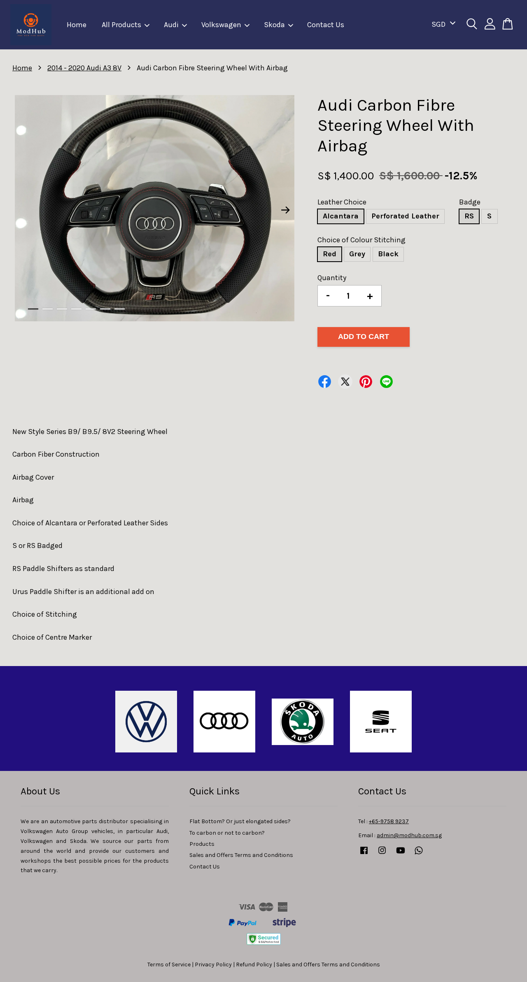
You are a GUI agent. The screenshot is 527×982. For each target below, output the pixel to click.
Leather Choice (341, 202)
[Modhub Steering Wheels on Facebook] (364, 854)
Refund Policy (254, 964)
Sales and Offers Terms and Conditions (241, 855)
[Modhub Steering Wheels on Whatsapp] (418, 854)
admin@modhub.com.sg (409, 835)
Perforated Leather (405, 216)
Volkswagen (221, 24)
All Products (121, 24)
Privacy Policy (213, 964)
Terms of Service (169, 964)
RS (469, 216)
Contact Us (325, 24)
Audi (171, 24)
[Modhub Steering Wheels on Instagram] (382, 854)
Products (202, 843)
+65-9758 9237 (389, 821)
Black (388, 253)
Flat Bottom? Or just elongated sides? (240, 821)
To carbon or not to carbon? (227, 832)
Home (76, 24)
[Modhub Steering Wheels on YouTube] (400, 854)
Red (329, 253)
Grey (357, 253)
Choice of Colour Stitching (361, 239)
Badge (469, 202)
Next (285, 210)
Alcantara (341, 216)
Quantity (331, 277)
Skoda (274, 24)
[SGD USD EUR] (442, 24)
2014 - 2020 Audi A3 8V (84, 67)
